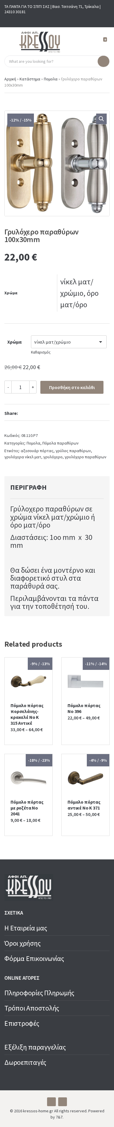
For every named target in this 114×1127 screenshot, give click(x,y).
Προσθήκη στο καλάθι (72, 387)
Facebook (52, 19)
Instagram (61, 19)
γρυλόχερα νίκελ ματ (22, 456)
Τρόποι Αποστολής (31, 1008)
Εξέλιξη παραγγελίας (34, 1047)
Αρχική (10, 79)
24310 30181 (15, 11)
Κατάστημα (30, 79)
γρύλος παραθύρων (73, 450)
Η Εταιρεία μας (25, 927)
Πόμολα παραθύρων (60, 443)
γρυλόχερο (53, 456)
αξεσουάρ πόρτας (37, 450)
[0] (102, 42)
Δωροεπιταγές (25, 1062)
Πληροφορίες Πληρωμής (39, 992)
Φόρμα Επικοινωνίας (34, 958)
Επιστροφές (21, 1023)
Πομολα (51, 79)
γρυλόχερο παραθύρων (85, 456)
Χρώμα (14, 342)
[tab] (50, 487)
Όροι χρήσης (22, 943)
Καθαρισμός (41, 352)
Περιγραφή (28, 487)
